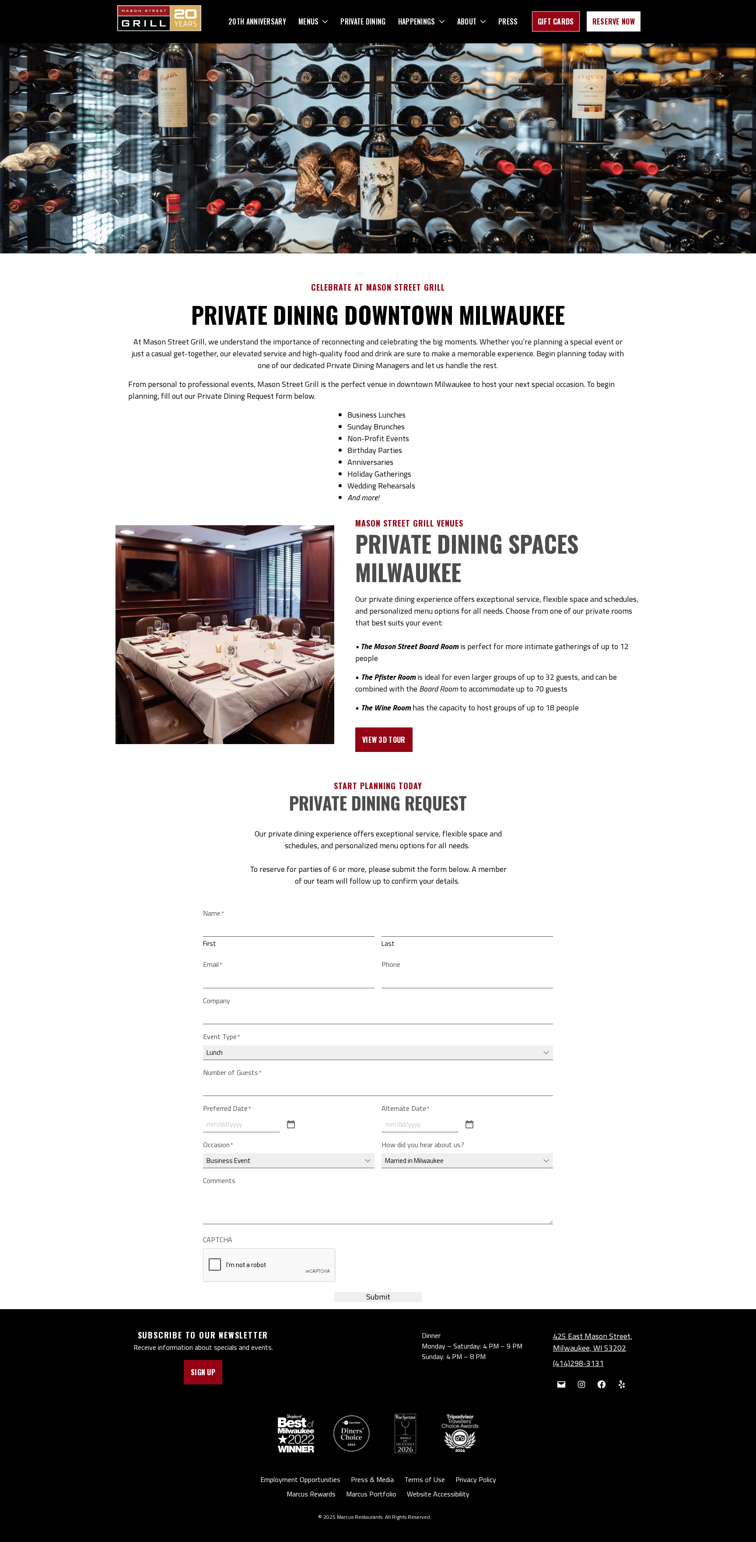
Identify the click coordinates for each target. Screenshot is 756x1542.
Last (388, 943)
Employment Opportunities (300, 1479)
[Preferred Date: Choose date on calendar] (291, 1125)
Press (508, 21)
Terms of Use (424, 1479)
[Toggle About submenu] (483, 21)
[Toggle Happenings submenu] (442, 21)
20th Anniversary (257, 21)
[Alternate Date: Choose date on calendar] (469, 1125)
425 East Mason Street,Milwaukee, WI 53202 (592, 1342)
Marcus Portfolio (371, 1494)
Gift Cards (556, 21)
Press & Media (372, 1479)
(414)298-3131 (578, 1363)
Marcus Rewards (311, 1494)
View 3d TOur (384, 739)
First (209, 943)
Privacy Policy (475, 1479)
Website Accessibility (438, 1494)
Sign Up (203, 1372)
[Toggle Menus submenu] (325, 21)
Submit (378, 1297)
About (467, 21)
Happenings (416, 21)
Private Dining (362, 21)
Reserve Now (613, 21)
